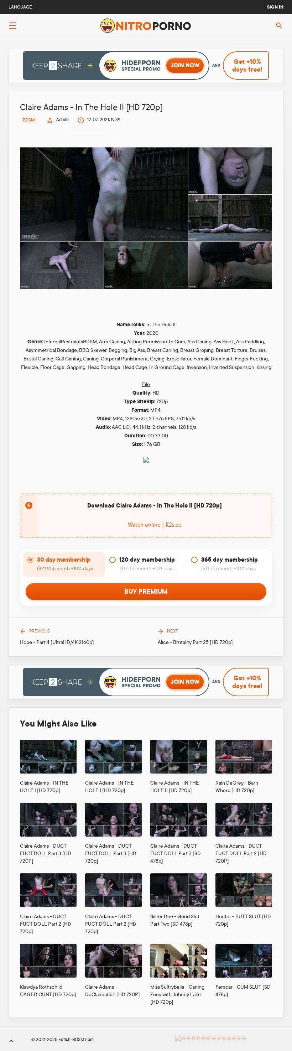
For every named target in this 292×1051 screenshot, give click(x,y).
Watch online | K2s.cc (154, 525)
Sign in (275, 7)
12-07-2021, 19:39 (103, 119)
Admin (62, 119)
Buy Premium (146, 591)
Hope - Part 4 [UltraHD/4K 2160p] (57, 642)
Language (20, 7)
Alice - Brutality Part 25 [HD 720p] (195, 642)
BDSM (29, 120)
